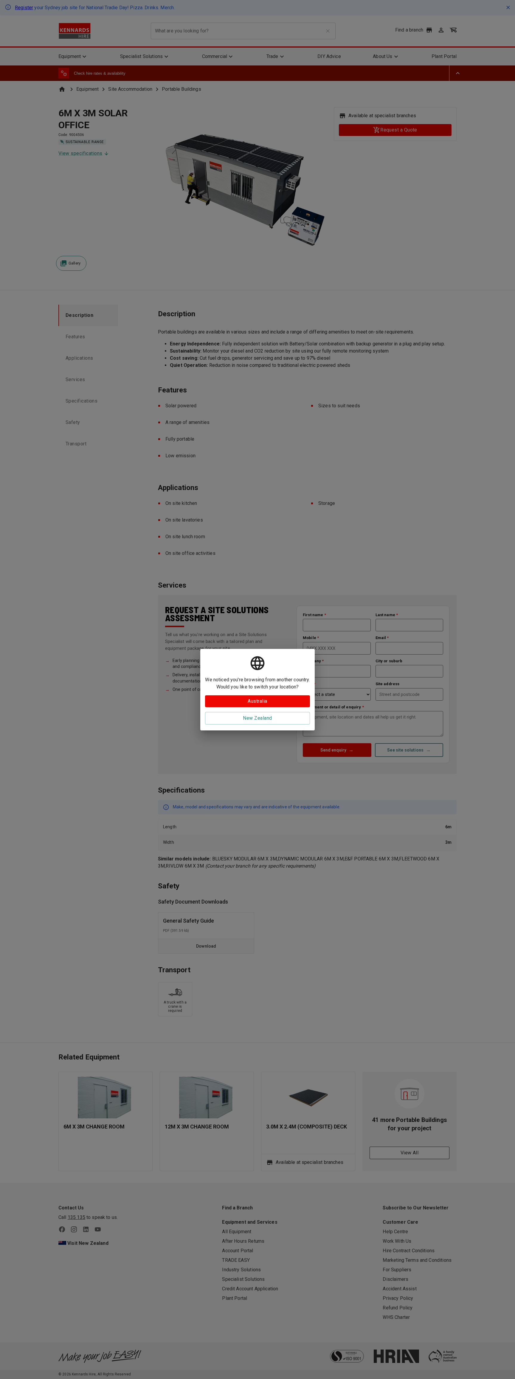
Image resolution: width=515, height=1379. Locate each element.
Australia (257, 701)
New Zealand (257, 718)
